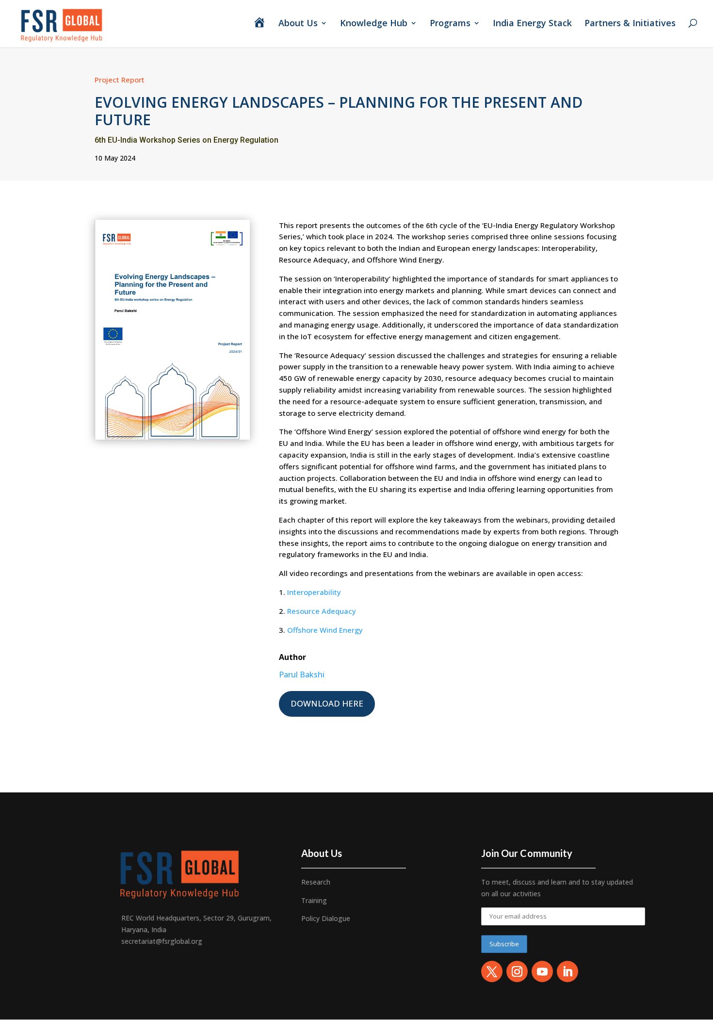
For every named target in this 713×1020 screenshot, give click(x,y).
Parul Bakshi (301, 674)
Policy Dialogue (325, 918)
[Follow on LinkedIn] (567, 971)
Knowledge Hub (373, 24)
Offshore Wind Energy (325, 630)
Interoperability (314, 592)
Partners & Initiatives (631, 24)
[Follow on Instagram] (517, 971)
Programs (450, 24)
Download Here (327, 703)
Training (314, 900)
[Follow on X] (491, 971)
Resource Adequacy (321, 611)
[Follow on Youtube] (542, 971)
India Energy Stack (532, 24)
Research (315, 882)
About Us (298, 24)
